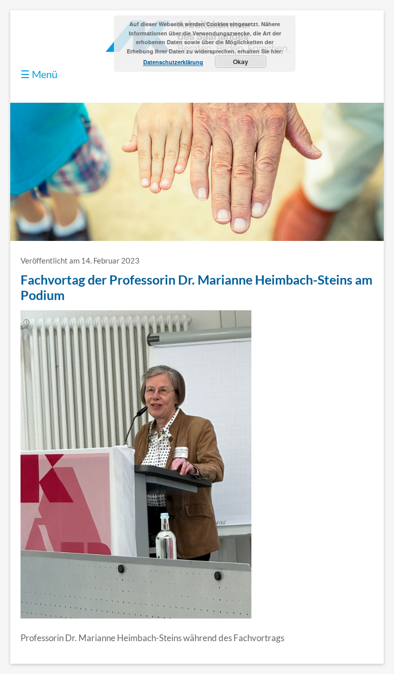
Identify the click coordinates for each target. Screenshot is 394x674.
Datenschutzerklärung (173, 62)
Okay (240, 61)
